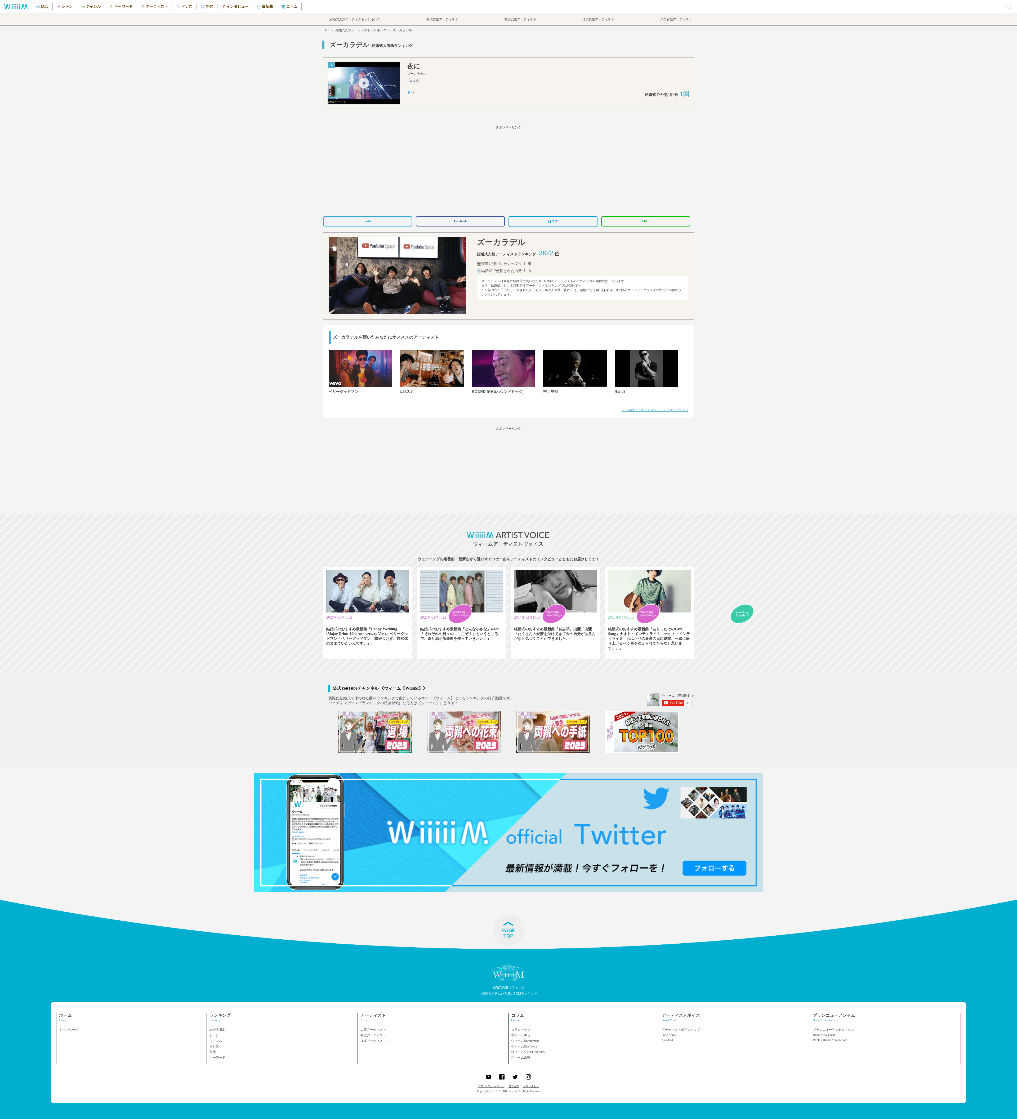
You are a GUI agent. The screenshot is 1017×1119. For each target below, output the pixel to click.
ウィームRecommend (525, 1041)
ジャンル (215, 1041)
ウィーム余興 (520, 1057)
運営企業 (513, 1086)
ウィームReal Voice (524, 1046)
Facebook (460, 221)
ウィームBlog (520, 1035)
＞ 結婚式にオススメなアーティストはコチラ (655, 410)
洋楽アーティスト (373, 1041)
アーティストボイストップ (681, 1030)
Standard (667, 1040)
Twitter (368, 221)
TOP (326, 30)
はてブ (553, 221)
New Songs (669, 1035)
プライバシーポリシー (491, 1086)
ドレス (214, 1046)
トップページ (68, 1030)
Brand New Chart (824, 1035)
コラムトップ (520, 1030)
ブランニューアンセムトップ (833, 1030)
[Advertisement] (508, 170)
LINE (646, 221)
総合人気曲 (217, 1030)
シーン (214, 1035)
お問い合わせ (531, 1086)
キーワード (217, 1057)
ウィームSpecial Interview (528, 1052)
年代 (212, 1052)
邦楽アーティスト (373, 1035)
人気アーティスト (373, 1030)
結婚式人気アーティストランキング (361, 30)
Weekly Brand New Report (830, 1040)
